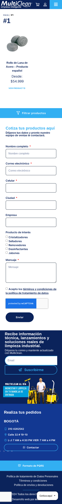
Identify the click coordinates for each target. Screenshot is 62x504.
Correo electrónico (18, 163)
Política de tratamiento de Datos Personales (32, 476)
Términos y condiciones (33, 480)
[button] (4, 451)
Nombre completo (17, 146)
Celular (10, 180)
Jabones (14, 252)
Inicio (6, 15)
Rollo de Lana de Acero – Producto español (17, 66)
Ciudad (10, 198)
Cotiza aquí (46, 495)
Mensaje (11, 260)
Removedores (17, 245)
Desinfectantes (18, 249)
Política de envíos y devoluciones (33, 485)
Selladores (15, 241)
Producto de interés (18, 232)
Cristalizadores (18, 237)
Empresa (11, 215)
